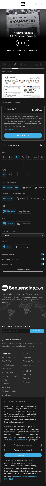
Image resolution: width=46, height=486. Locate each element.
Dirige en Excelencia (31, 361)
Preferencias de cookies (16, 440)
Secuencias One (8, 357)
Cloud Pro (6, 395)
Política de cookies (20, 476)
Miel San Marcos (17, 36)
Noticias (26, 382)
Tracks (4, 380)
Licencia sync (7, 368)
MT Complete (7, 372)
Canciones (27, 357)
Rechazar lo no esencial (23, 450)
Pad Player (6, 387)
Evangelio (31, 36)
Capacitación (28, 365)
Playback (5, 383)
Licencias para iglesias (10, 376)
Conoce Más (8, 129)
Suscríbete (23, 135)
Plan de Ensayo (8, 365)
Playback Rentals (9, 391)
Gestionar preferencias (23, 445)
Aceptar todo (23, 455)
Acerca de (27, 374)
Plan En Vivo (7, 361)
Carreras (26, 378)
